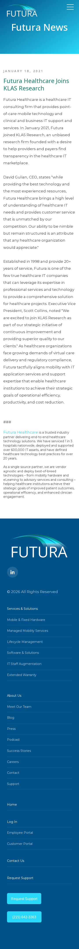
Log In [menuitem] (12, 822)
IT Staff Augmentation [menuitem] (24, 664)
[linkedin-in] (12, 572)
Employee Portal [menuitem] (20, 833)
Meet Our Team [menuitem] (19, 707)
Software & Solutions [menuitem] (23, 653)
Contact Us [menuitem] (15, 861)
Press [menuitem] (11, 729)
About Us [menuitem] (14, 696)
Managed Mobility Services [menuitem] (27, 631)
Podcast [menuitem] (13, 740)
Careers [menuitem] (13, 762)
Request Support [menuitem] (20, 878)
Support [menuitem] (13, 784)
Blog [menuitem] (10, 718)
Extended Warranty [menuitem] (21, 675)
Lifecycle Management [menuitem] (25, 642)
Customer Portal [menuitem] (19, 844)
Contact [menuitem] (13, 773)
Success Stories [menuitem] (19, 751)
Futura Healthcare (20, 432)
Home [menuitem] (12, 805)
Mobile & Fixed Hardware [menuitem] (26, 620)
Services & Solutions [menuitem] (22, 609)
